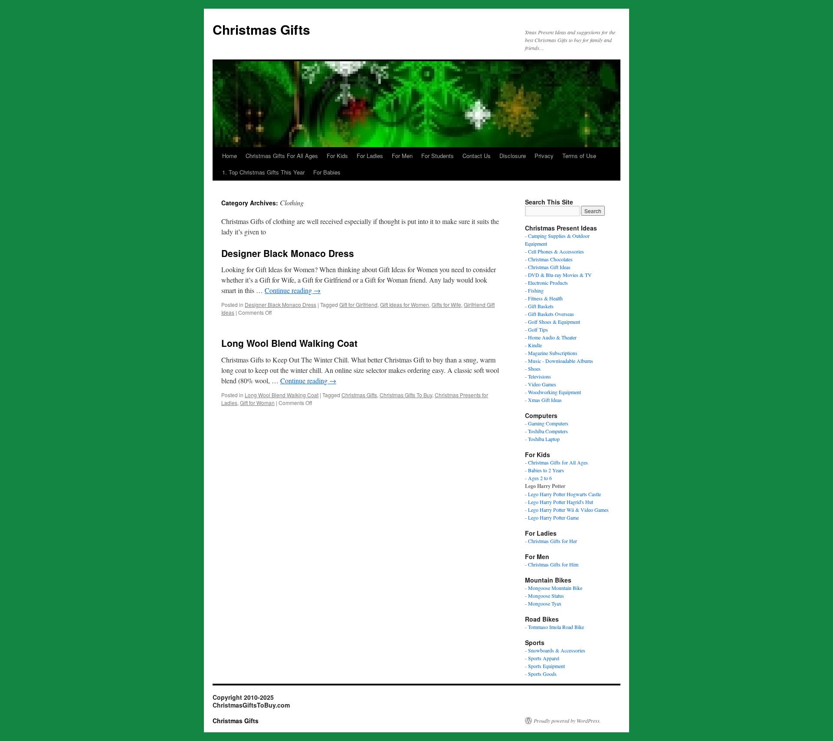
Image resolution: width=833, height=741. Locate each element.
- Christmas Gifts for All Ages (556, 462)
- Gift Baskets (539, 306)
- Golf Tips (536, 329)
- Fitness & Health (544, 298)
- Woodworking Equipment (553, 392)
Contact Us (476, 155)
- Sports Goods (541, 673)
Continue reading (293, 290)
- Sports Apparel (542, 658)
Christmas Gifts (261, 29)
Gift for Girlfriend (358, 304)
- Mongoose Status (544, 595)
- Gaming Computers (546, 423)
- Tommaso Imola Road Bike (554, 626)
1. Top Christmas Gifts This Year (263, 172)
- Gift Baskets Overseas (549, 313)
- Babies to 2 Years (544, 470)
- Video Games (540, 384)
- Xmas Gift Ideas (543, 399)
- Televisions (538, 376)
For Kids (337, 155)
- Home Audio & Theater (551, 337)
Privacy (544, 155)
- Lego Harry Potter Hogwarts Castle (563, 494)
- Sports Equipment (545, 665)
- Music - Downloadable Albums (559, 360)
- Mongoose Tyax (543, 603)
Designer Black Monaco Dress (287, 253)
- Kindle (533, 345)
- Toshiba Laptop (542, 438)
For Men (402, 155)
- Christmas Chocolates (549, 259)
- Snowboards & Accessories (555, 650)
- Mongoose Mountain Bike (553, 587)
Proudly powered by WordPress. (567, 720)
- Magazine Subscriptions (551, 352)
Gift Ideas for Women (404, 304)
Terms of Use (579, 155)
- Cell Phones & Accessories (554, 251)
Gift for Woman (257, 402)
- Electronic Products (546, 282)
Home (229, 155)
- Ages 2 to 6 (538, 477)
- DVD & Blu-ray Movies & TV (558, 274)
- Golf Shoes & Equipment (552, 321)
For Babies (327, 172)
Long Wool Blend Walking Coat (289, 342)
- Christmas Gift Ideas (548, 266)
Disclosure (512, 155)
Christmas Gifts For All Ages (282, 155)
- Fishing (534, 290)
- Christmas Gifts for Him (551, 564)
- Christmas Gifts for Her (551, 540)
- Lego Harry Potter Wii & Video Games (567, 509)
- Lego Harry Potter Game (552, 517)
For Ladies (370, 155)
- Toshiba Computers (546, 431)
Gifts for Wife (446, 304)
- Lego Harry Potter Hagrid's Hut (559, 501)
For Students (437, 155)
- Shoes (533, 368)
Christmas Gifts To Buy (406, 394)
